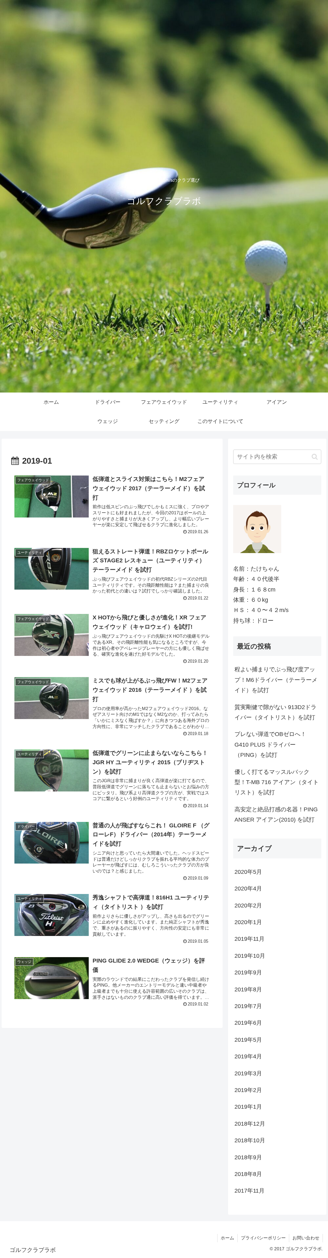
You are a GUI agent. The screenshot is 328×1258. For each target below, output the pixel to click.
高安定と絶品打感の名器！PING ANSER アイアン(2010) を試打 (276, 814)
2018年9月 (248, 1157)
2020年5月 (248, 872)
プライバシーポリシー (263, 1237)
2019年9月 (248, 972)
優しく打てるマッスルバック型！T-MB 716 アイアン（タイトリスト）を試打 (276, 782)
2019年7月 (248, 1006)
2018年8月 (248, 1174)
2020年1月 (248, 922)
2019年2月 (248, 1090)
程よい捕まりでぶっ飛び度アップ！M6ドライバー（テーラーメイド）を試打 (275, 679)
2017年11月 (249, 1191)
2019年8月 (248, 989)
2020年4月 (248, 888)
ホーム (227, 1237)
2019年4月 (248, 1056)
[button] (314, 456)
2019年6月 (248, 1023)
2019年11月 (249, 939)
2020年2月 (248, 905)
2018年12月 (249, 1124)
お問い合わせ (305, 1237)
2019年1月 (248, 1107)
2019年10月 (249, 956)
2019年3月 (248, 1073)
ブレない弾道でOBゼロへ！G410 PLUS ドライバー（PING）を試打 (270, 744)
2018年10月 (249, 1140)
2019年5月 (248, 1040)
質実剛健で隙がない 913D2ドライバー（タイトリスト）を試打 (275, 712)
